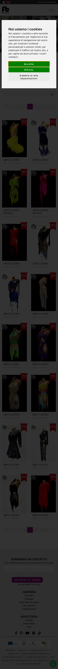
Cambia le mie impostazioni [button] (29, 77)
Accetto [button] (29, 64)
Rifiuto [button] (29, 70)
